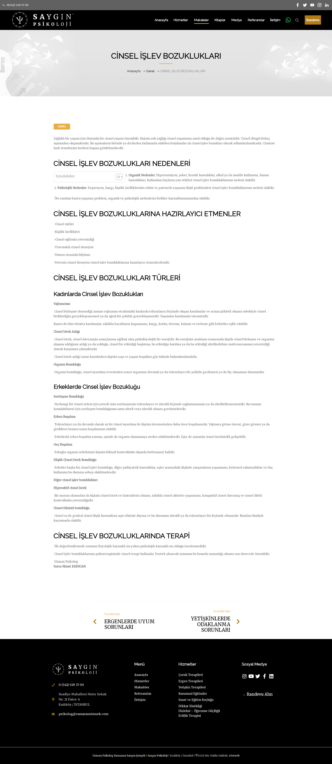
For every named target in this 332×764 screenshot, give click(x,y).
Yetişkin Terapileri (192, 687)
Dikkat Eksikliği (190, 706)
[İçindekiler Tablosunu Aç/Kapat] (117, 177)
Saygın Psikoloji (158, 755)
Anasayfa (161, 20)
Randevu (313, 20)
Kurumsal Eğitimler (192, 693)
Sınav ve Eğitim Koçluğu (195, 700)
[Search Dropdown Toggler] (297, 20)
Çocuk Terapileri (190, 675)
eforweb (234, 755)
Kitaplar (220, 20)
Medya (236, 20)
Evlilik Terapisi (189, 716)
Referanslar (256, 20)
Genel (150, 71)
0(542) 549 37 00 (17, 5)
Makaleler (201, 20)
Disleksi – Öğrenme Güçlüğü (199, 711)
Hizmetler (180, 20)
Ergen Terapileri (190, 681)
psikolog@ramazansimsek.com (83, 714)
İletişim (275, 20)
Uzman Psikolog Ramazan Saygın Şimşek (119, 755)
